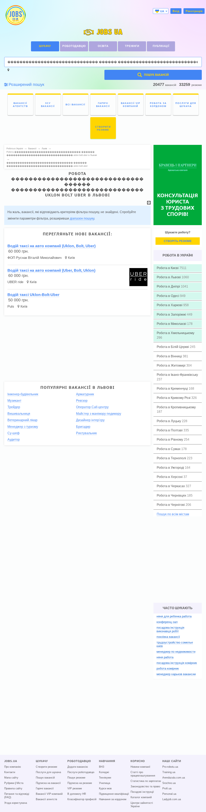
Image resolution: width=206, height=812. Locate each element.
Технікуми (105, 777)
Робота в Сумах (169, 449)
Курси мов (105, 788)
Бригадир (83, 426)
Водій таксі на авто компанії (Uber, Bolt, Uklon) (51, 270)
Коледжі (104, 772)
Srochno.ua (169, 783)
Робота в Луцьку (169, 421)
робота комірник (168, 668)
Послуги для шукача (48, 772)
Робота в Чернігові (171, 504)
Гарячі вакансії (45, 788)
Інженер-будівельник (22, 394)
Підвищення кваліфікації (114, 794)
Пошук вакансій (45, 777)
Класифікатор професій (81, 799)
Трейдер (13, 407)
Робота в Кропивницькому (176, 407)
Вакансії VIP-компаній (49, 794)
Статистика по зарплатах (146, 781)
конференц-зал (167, 622)
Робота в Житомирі (171, 365)
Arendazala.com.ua (173, 777)
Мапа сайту (11, 777)
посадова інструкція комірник (177, 663)
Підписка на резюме (79, 783)
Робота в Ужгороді (171, 467)
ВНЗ (101, 766)
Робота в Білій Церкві (173, 347)
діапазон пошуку (82, 218)
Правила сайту (13, 788)
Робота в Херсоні (170, 477)
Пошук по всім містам (173, 514)
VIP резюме (74, 788)
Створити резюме (46, 766)
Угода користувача (15, 803)
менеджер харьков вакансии (176, 674)
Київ (71, 258)
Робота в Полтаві (170, 430)
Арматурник (85, 394)
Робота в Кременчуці (173, 388)
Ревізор (82, 400)
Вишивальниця (18, 413)
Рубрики (9, 783)
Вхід (176, 11)
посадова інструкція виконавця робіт (170, 629)
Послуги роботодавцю (80, 772)
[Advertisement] (77, 347)
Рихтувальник (86, 433)
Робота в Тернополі (172, 458)
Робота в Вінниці (170, 356)
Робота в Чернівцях (172, 495)
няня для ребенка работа (174, 616)
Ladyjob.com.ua (171, 799)
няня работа (165, 657)
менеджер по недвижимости (176, 651)
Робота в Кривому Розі (174, 397)
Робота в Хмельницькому (175, 333)
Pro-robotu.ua (170, 766)
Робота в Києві (168, 268)
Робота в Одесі (168, 296)
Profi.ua (166, 788)
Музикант (14, 400)
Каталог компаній (141, 797)
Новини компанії (140, 766)
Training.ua (168, 772)
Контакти (9, 772)
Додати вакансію (77, 766)
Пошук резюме (76, 777)
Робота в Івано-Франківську (177, 374)
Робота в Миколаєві (172, 323)
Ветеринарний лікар (22, 420)
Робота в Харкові (170, 305)
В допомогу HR (76, 794)
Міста (19, 783)
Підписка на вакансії (48, 783)
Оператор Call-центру (92, 407)
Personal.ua (169, 794)
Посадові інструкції (142, 792)
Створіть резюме (178, 241)
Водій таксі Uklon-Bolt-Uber (33, 295)
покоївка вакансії (168, 636)
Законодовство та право (145, 786)
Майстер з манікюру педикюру (98, 413)
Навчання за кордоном (112, 799)
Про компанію (12, 766)
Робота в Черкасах (171, 486)
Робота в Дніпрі (169, 286)
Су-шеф (13, 433)
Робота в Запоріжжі (172, 314)
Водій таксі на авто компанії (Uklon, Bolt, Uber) (51, 246)
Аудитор (13, 439)
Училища (104, 783)
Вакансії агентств (46, 799)
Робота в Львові (169, 277)
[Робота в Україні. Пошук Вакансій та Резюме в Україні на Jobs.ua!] (15, 15)
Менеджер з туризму (22, 426)
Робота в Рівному (170, 439)
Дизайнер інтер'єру (90, 420)
